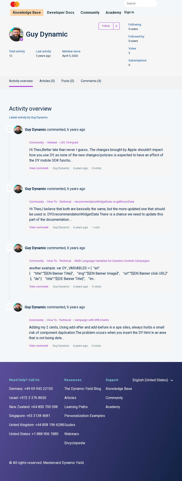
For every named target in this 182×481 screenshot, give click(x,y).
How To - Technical (59, 201)
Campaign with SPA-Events (92, 320)
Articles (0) (47, 81)
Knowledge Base (27, 12)
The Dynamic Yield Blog (82, 389)
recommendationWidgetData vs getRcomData (104, 201)
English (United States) (151, 380)
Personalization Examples (84, 416)
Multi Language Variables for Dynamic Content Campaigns (112, 260)
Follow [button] (106, 25)
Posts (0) (67, 81)
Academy (113, 12)
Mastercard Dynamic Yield (63, 463)
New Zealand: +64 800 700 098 (33, 407)
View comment (38, 168)
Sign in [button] (129, 12)
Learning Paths (76, 407)
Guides (69, 425)
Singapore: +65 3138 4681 (29, 416)
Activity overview (21, 81)
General (52, 142)
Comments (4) (91, 81)
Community (90, 12)
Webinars (71, 434)
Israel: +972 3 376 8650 (27, 398)
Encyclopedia (74, 443)
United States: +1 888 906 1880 (33, 434)
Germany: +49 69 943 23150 (31, 389)
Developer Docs (60, 12)
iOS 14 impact (69, 142)
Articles (70, 398)
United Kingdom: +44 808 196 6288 (36, 425)
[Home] (15, 7)
